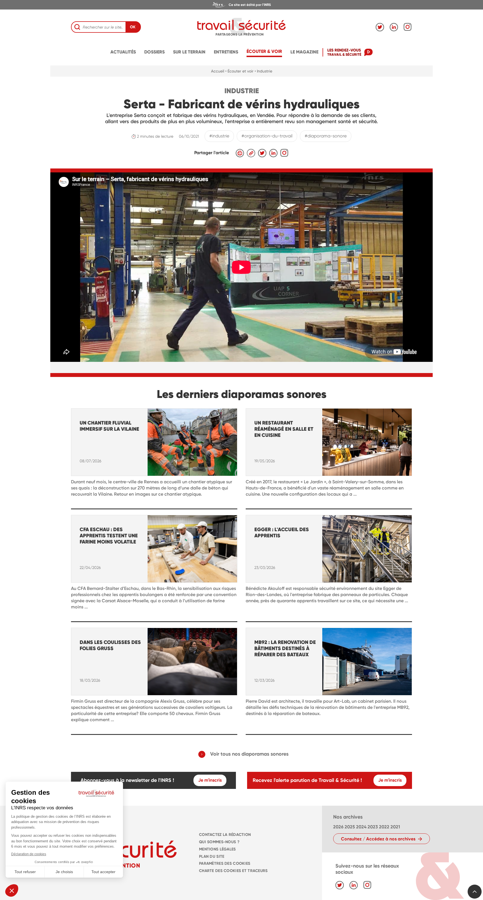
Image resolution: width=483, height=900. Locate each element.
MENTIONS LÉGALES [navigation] (217, 849)
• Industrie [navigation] (263, 71)
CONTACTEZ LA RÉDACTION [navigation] (225, 834)
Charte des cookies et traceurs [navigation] (233, 870)
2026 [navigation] (338, 826)
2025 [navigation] (350, 826)
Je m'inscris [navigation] (210, 780)
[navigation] (241, 5)
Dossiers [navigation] (154, 52)
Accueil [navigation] (217, 71)
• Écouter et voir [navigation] (239, 71)
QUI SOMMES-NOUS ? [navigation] (219, 842)
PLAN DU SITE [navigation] (211, 856)
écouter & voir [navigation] (264, 51)
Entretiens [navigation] (226, 52)
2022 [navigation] (384, 826)
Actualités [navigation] (123, 52)
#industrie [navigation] (219, 136)
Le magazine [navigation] (304, 52)
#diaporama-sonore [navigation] (326, 136)
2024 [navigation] (361, 826)
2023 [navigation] (373, 826)
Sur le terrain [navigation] (189, 52)
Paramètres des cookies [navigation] (224, 863)
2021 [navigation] (395, 826)
